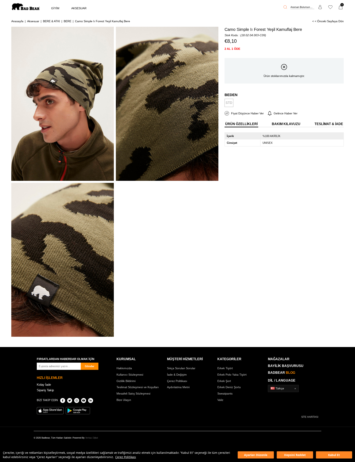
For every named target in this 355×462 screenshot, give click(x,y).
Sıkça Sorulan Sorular (181, 368)
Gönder (89, 366)
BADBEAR (281, 372)
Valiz (220, 400)
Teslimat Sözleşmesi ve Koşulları (137, 387)
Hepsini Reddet (295, 455)
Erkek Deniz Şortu (229, 387)
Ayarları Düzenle (255, 455)
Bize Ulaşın (123, 400)
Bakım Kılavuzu (286, 124)
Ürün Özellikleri (241, 124)
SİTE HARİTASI (309, 417)
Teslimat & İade (329, 124)
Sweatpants (225, 393)
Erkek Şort (224, 381)
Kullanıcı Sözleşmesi (129, 374)
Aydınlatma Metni (178, 387)
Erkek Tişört (225, 368)
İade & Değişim (177, 374)
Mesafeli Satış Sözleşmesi (133, 393)
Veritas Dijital (91, 437)
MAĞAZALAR (278, 359)
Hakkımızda (124, 368)
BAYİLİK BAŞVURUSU (285, 366)
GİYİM (55, 8)
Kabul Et (334, 455)
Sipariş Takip (45, 390)
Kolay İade (44, 384)
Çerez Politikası (125, 457)
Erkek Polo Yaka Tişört (232, 374)
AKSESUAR (78, 8)
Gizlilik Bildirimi (126, 381)
